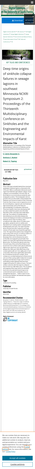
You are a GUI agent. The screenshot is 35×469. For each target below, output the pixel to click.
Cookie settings (17, 464)
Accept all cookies (17, 458)
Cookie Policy (10, 452)
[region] (17, 450)
